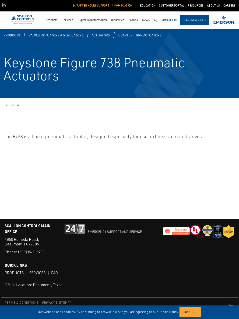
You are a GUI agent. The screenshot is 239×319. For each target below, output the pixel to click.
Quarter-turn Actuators (139, 35)
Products (12, 35)
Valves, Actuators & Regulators (56, 35)
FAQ (54, 272)
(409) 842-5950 (31, 251)
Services (37, 272)
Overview (11, 105)
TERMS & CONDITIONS (22, 302)
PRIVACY (48, 302)
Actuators (101, 35)
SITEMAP (64, 302)
